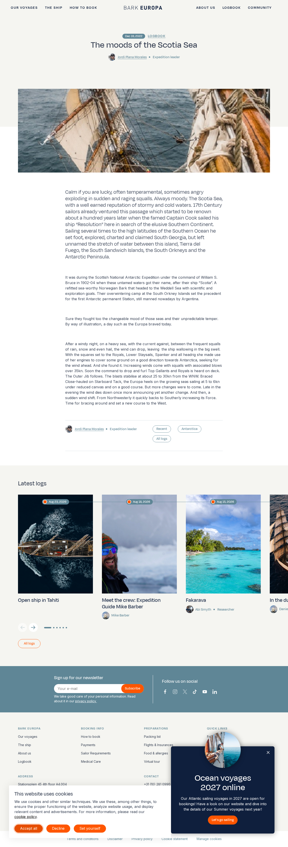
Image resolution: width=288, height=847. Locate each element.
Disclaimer (115, 839)
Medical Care (91, 761)
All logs (161, 438)
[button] (33, 627)
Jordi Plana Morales (132, 57)
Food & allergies (156, 753)
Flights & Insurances (158, 745)
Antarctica (190, 429)
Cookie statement (175, 839)
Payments (88, 745)
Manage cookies (209, 839)
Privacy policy (142, 839)
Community (260, 7)
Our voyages (24, 7)
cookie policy (25, 816)
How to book (83, 7)
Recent (161, 429)
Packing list (152, 736)
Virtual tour (152, 761)
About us (205, 7)
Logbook (232, 7)
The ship (54, 7)
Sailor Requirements (96, 753)
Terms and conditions (83, 839)
